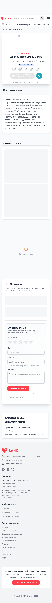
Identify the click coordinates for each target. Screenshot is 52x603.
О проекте (6, 508)
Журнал (5, 557)
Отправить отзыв (18, 388)
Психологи (6, 554)
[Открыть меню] (48, 18)
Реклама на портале (10, 512)
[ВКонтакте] (8, 469)
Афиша (5, 544)
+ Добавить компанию (26, 582)
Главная (5, 30)
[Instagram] (12, 469)
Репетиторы (7, 551)
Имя (9, 348)
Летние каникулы (23, 24)
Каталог (8, 24)
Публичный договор (10, 516)
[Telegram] (3, 469)
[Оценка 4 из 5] (25, 342)
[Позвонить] (39, 76)
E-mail (10, 357)
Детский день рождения (12, 534)
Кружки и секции (9, 537)
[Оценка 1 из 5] (9, 342)
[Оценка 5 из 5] (31, 342)
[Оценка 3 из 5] (20, 342)
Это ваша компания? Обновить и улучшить (26, 82)
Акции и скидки (8, 547)
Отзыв (10, 370)
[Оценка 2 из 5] (15, 342)
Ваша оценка (13, 337)
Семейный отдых (9, 540)
